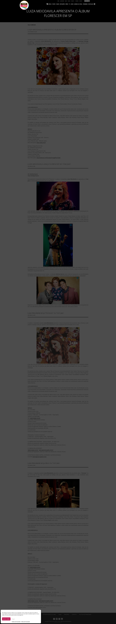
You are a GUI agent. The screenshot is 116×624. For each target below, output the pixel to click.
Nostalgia (90, 4)
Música (49, 4)
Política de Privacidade (16, 621)
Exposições (62, 4)
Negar (13, 619)
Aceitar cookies (6, 619)
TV (69, 4)
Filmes (57, 4)
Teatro (53, 4)
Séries (66, 4)
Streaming (85, 4)
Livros (72, 4)
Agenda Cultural (78, 4)
